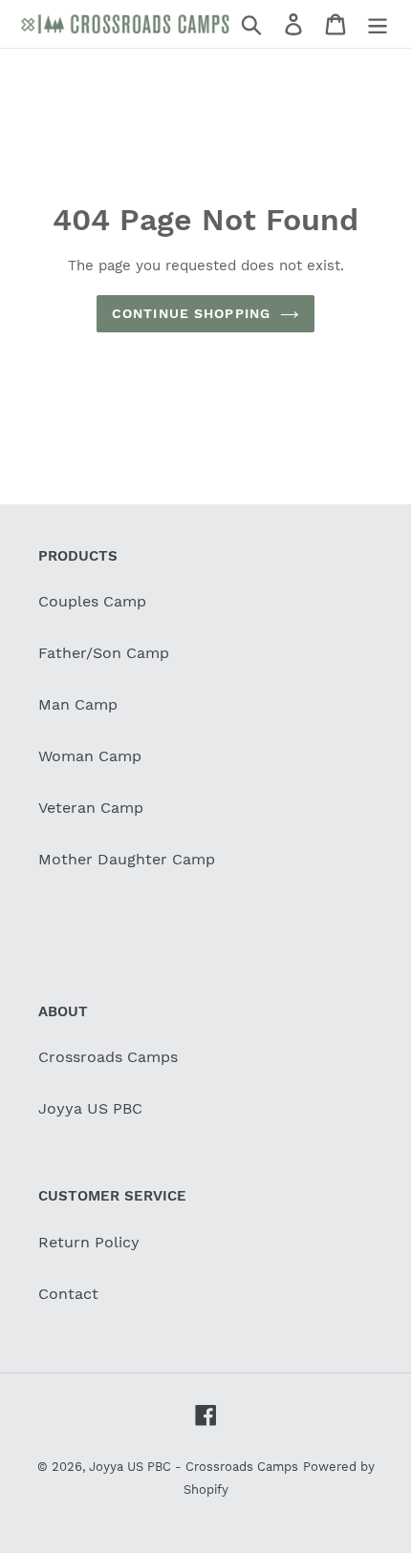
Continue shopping (191, 313)
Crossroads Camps (108, 1057)
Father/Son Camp (103, 653)
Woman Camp (89, 756)
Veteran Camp (90, 807)
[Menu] (378, 24)
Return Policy (89, 1242)
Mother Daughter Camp (126, 859)
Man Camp (78, 704)
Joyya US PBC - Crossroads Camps (193, 1466)
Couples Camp (92, 601)
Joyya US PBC (90, 1108)
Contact (68, 1294)
